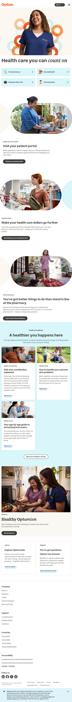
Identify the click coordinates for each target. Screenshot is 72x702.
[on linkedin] (3, 676)
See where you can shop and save (16, 238)
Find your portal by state (14, 161)
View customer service (48, 570)
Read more (8, 395)
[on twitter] (11, 676)
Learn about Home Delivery (15, 318)
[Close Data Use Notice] (68, 691)
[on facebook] (7, 676)
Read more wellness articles (36, 457)
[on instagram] (16, 676)
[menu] (69, 5)
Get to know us (9, 533)
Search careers (10, 566)
